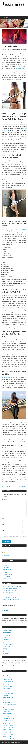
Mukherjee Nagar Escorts (9, 722)
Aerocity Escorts (7, 674)
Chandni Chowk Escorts (8, 709)
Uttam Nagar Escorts (8, 697)
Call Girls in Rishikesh (8, 723)
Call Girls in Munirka (7, 686)
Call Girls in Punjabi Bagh (8, 738)
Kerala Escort (6, 572)
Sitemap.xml (5, 610)
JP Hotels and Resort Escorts (10, 597)
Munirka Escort (6, 641)
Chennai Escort (6, 565)
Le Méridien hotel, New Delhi (9, 592)
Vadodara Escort (7, 569)
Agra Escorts (6, 651)
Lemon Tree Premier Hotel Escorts (11, 599)
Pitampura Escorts (7, 684)
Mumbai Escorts (7, 633)
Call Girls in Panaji (7, 736)
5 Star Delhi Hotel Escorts (9, 595)
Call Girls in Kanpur (7, 730)
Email (3, 524)
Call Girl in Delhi (6, 635)
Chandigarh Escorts (7, 630)
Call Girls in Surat (7, 732)
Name (3, 518)
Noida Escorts (6, 649)
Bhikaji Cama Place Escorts (9, 704)
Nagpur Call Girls (7, 578)
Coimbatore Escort (7, 574)
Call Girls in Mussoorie (8, 725)
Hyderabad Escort (7, 576)
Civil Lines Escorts (7, 713)
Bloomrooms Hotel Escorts (9, 601)
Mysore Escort (6, 563)
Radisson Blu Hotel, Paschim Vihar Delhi (12, 586)
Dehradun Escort (7, 567)
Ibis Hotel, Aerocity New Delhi (9, 590)
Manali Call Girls (7, 579)
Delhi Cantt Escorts (7, 716)
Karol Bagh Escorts (7, 691)
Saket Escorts (6, 690)
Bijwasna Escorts (7, 707)
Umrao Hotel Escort (7, 593)
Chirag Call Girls (7, 711)
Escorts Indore (6, 642)
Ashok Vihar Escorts (7, 702)
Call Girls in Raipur (7, 729)
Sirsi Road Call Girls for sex (8, 486)
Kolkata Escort (6, 571)
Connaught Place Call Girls (9, 683)
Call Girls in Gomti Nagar (8, 727)
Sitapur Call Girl (22, 486)
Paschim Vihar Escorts (8, 693)
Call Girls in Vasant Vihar (8, 734)
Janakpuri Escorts (7, 695)
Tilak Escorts (6, 700)
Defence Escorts (7, 715)
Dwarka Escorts (6, 675)
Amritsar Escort (6, 653)
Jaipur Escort (6, 648)
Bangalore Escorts (7, 632)
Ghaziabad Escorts (7, 688)
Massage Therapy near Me (9, 646)
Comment (4, 499)
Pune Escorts (6, 637)
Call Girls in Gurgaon (8, 644)
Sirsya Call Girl (6, 377)
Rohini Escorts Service (8, 681)
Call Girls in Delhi (5, 555)
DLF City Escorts (7, 720)
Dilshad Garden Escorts (8, 718)
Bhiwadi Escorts (6, 706)
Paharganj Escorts (7, 677)
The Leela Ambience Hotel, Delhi (10, 588)
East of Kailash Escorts (8, 699)
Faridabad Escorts (7, 639)
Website (3, 530)
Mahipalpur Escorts (7, 679)
